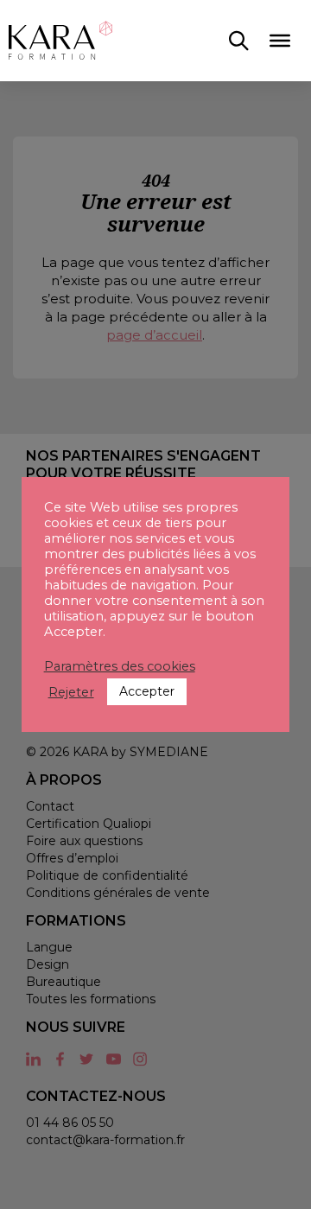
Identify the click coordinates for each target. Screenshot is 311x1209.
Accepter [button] (147, 691)
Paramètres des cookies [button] (119, 666)
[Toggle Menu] (280, 41)
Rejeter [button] (71, 692)
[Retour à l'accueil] (60, 41)
